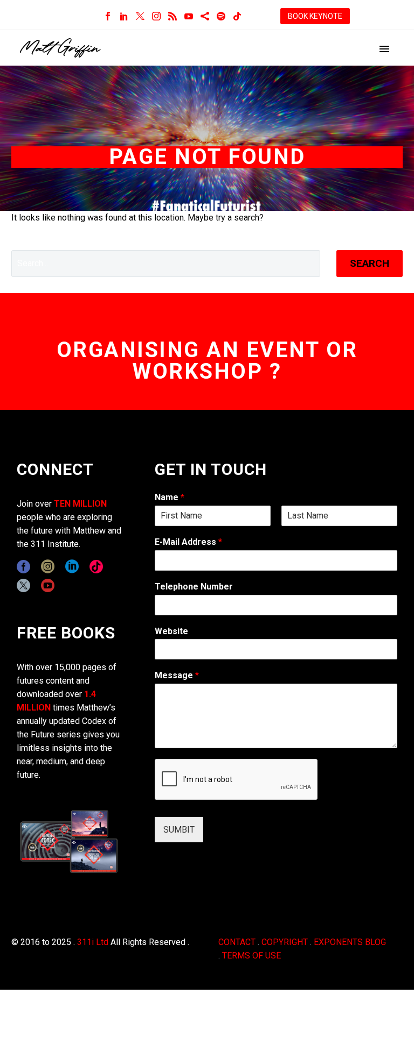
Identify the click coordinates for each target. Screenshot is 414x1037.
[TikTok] (237, 16)
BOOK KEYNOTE (315, 16)
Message (177, 675)
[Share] (205, 16)
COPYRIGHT (284, 942)
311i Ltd (92, 942)
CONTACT (237, 942)
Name (169, 497)
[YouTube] (189, 16)
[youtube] (47, 585)
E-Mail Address (188, 542)
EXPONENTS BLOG (350, 942)
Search (369, 263)
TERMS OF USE (251, 955)
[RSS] (172, 16)
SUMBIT (179, 830)
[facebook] (23, 566)
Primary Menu (384, 49)
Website (171, 631)
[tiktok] (96, 566)
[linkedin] (72, 566)
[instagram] (47, 566)
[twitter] (23, 585)
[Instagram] (156, 16)
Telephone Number (194, 586)
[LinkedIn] (124, 16)
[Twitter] (140, 16)
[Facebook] (108, 16)
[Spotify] (221, 16)
